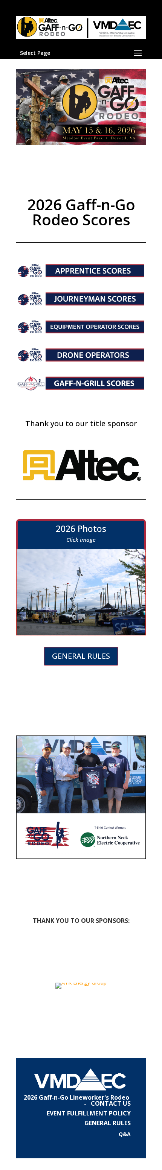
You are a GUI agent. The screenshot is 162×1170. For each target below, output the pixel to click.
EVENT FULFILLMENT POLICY (89, 1113)
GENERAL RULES (81, 656)
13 (95, 627)
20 (140, 627)
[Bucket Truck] (81, 633)
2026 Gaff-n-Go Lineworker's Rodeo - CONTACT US (77, 1100)
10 (76, 627)
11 (82, 627)
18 (127, 627)
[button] (12, 985)
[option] (81, 986)
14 (101, 627)
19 (133, 627)
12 (88, 627)
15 (108, 627)
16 (114, 627)
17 (120, 627)
